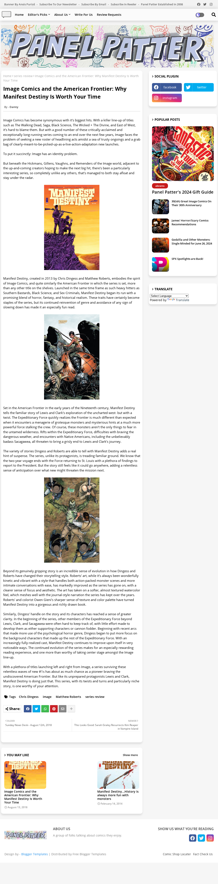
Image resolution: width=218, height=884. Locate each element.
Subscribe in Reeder (124, 4)
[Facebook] (28, 708)
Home (19, 15)
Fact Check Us (203, 854)
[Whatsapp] (45, 708)
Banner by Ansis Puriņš (20, 4)
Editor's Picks (37, 15)
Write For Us (84, 15)
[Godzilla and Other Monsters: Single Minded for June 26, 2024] (160, 245)
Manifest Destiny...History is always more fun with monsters (118, 795)
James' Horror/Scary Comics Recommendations (190, 222)
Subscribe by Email (94, 4)
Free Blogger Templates (89, 854)
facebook (170, 87)
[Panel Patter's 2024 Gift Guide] (183, 153)
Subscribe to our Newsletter (58, 4)
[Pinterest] (54, 708)
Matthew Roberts (68, 697)
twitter (202, 87)
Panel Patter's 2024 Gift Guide (183, 192)
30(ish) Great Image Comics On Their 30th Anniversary (191, 203)
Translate (182, 300)
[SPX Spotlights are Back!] (160, 264)
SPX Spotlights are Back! (187, 259)
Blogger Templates (34, 854)
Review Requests (109, 15)
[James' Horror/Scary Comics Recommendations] (160, 225)
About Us (61, 15)
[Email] (62, 708)
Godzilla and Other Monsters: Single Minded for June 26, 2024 (192, 241)
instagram (170, 98)
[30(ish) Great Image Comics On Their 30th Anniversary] (160, 206)
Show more (130, 755)
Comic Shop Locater (177, 854)
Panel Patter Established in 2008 (162, 4)
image (47, 697)
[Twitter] (36, 708)
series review (23, 76)
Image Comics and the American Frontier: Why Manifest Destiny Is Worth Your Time (23, 797)
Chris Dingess (29, 697)
